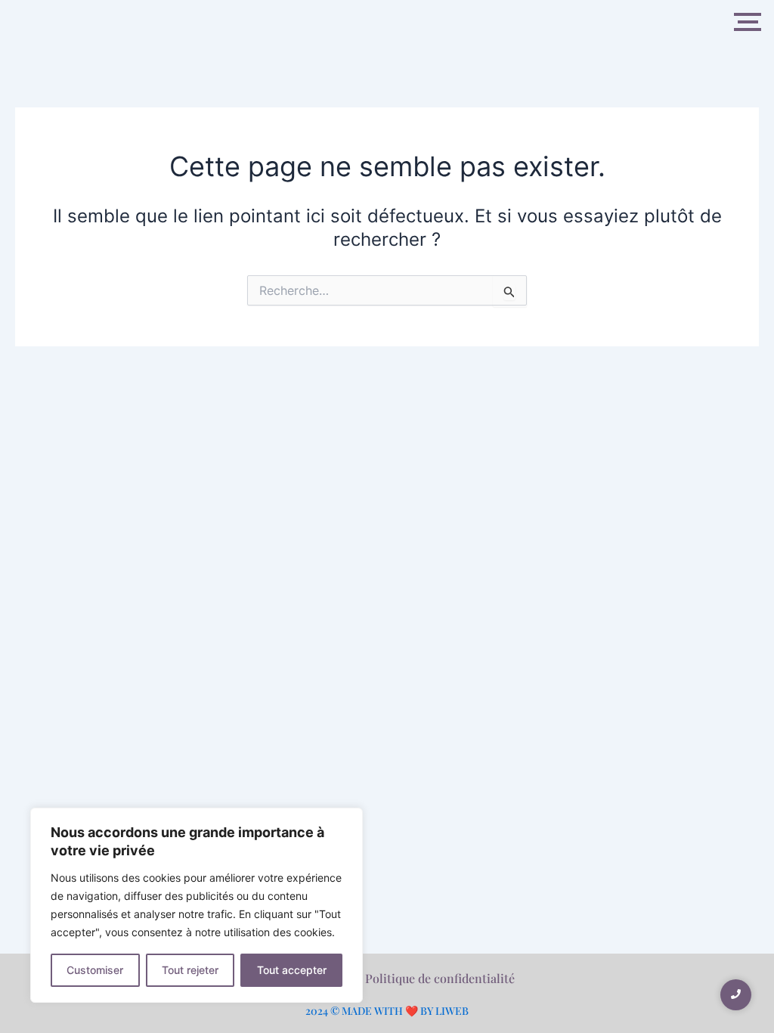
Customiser (95, 969)
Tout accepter (292, 969)
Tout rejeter (190, 969)
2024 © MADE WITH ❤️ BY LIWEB (387, 1011)
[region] (196, 905)
